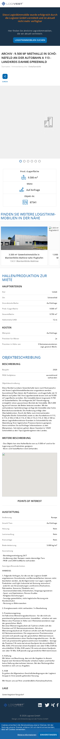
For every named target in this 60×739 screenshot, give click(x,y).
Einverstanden (48, 734)
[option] (30, 122)
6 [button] (39, 161)
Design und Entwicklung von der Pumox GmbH (30, 719)
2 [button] (24, 161)
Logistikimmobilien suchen (30, 40)
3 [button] (28, 161)
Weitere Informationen (26, 734)
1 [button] (20, 161)
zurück (5, 82)
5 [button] (36, 161)
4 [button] (32, 161)
